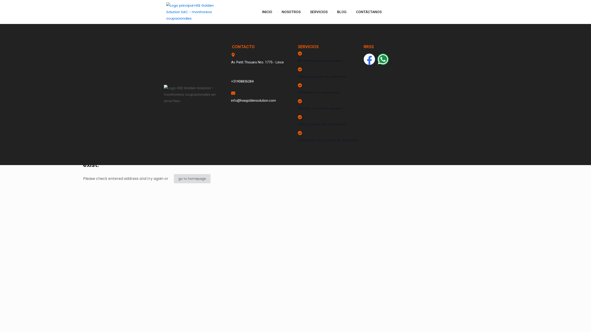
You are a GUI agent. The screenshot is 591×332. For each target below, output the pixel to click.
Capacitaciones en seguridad (322, 76)
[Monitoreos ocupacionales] (300, 53)
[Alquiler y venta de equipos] (300, 101)
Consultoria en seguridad (318, 92)
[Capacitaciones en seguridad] (300, 69)
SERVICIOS (319, 12)
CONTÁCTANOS (369, 12)
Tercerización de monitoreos (322, 124)
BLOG (342, 12)
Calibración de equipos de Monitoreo (328, 140)
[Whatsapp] (383, 59)
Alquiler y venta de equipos (320, 108)
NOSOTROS (291, 12)
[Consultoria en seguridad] (300, 85)
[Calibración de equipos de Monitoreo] (300, 133)
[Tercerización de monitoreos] (300, 117)
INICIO (267, 12)
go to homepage (192, 178)
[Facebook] (369, 59)
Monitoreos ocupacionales (320, 61)
